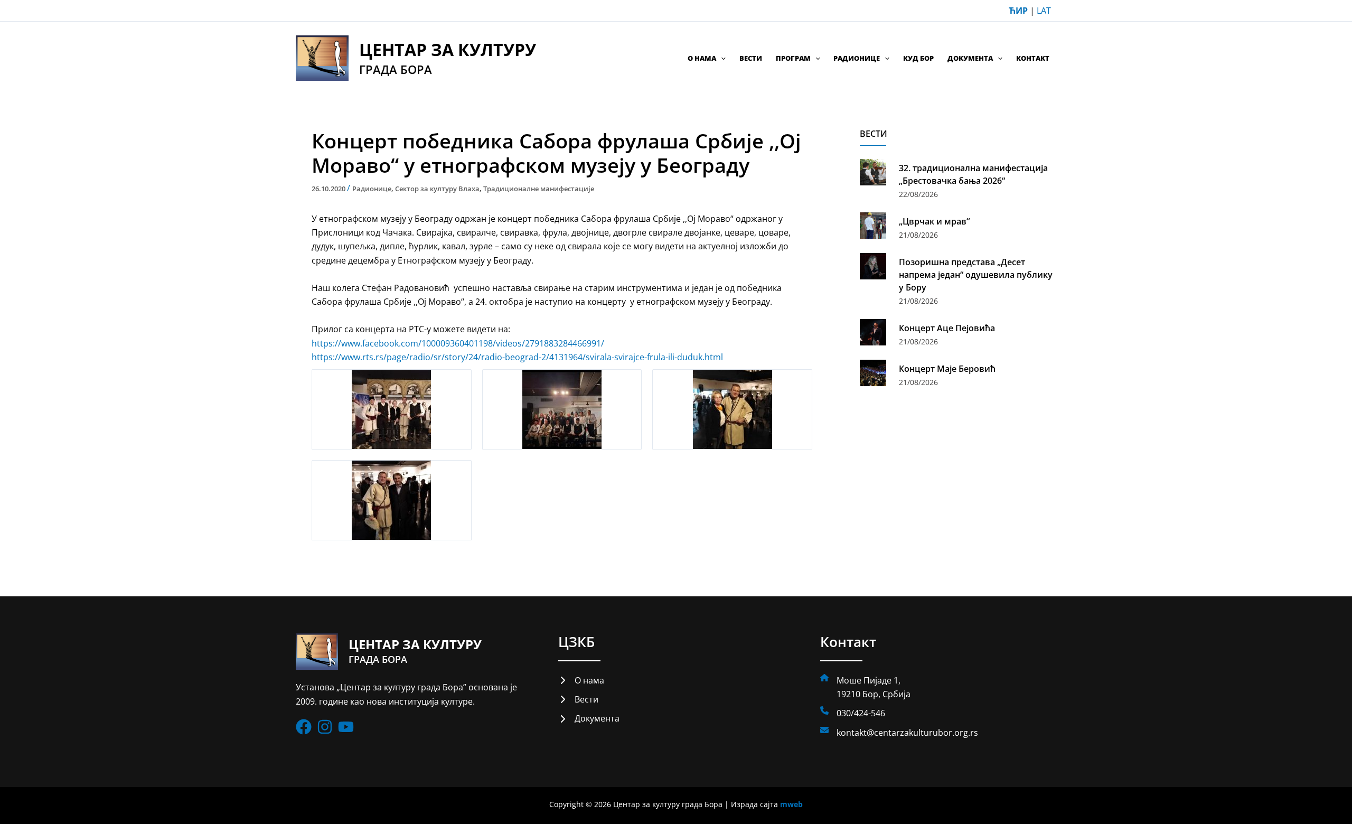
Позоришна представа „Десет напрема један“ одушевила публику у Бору (976, 274)
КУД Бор (918, 58)
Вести (750, 58)
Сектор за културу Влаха (437, 188)
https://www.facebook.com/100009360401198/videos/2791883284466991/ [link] (458, 343)
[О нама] (581, 680)
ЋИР (1018, 10)
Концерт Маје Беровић (947, 368)
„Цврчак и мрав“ (934, 221)
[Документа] (588, 718)
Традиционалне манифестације (538, 188)
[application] (721, 58)
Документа (970, 58)
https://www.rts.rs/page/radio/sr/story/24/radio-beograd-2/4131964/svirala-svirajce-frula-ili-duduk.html (517, 357)
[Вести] (578, 699)
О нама (702, 58)
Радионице (856, 58)
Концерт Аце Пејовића (947, 328)
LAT (1044, 10)
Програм (793, 58)
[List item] (304, 727)
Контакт (1032, 58)
